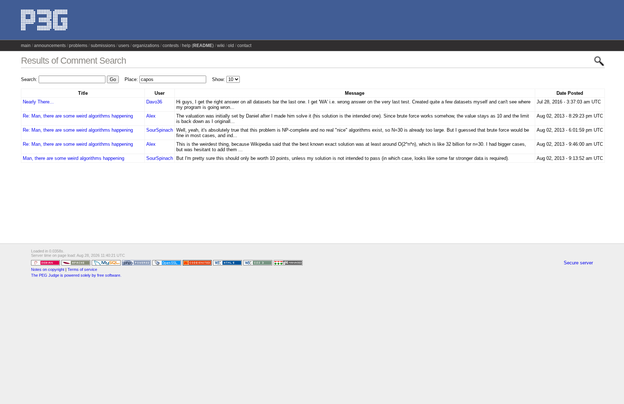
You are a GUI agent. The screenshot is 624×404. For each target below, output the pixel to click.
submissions (103, 45)
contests (170, 45)
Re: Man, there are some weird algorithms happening (78, 116)
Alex (151, 116)
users (123, 45)
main (26, 45)
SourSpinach (159, 130)
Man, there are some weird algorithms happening (73, 158)
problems (78, 45)
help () (198, 45)
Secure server (578, 262)
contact (244, 45)
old (231, 45)
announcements (50, 45)
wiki (221, 45)
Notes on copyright (47, 269)
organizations (146, 45)
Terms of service (82, 269)
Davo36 (154, 102)
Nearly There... (38, 102)
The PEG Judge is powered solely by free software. (76, 275)
